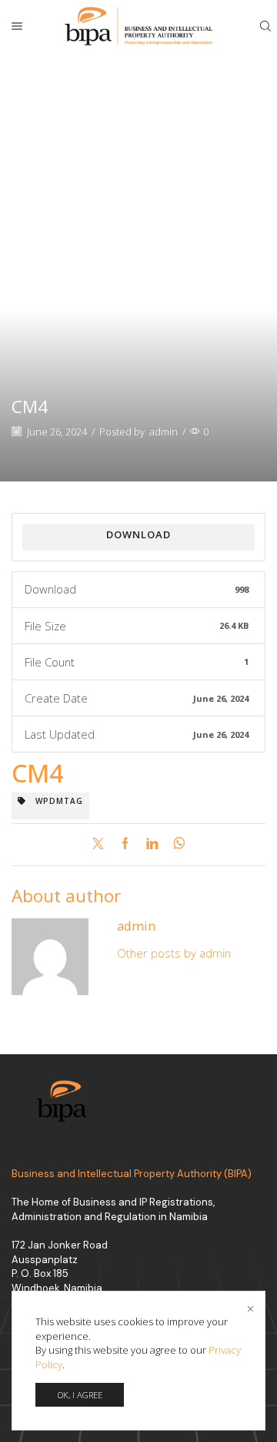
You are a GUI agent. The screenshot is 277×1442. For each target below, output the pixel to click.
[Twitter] (102, 844)
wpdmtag (54, 800)
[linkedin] (151, 844)
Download (138, 534)
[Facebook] (125, 844)
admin (163, 431)
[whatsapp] (175, 844)
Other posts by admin (174, 953)
